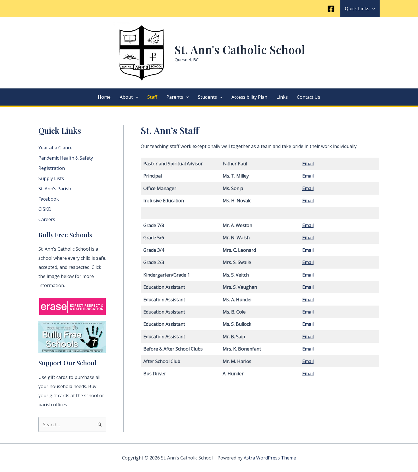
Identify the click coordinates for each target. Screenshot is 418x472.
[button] (372, 8)
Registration (51, 168)
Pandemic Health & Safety (65, 158)
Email (308, 176)
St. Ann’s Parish (54, 188)
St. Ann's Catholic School (240, 49)
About (126, 97)
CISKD (44, 209)
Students (207, 97)
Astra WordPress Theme (270, 458)
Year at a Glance (55, 148)
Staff (152, 97)
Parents (174, 97)
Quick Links (357, 8)
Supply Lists (51, 178)
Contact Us (308, 97)
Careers (46, 219)
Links (282, 97)
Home (104, 97)
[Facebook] (331, 9)
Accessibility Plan (249, 97)
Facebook (48, 199)
